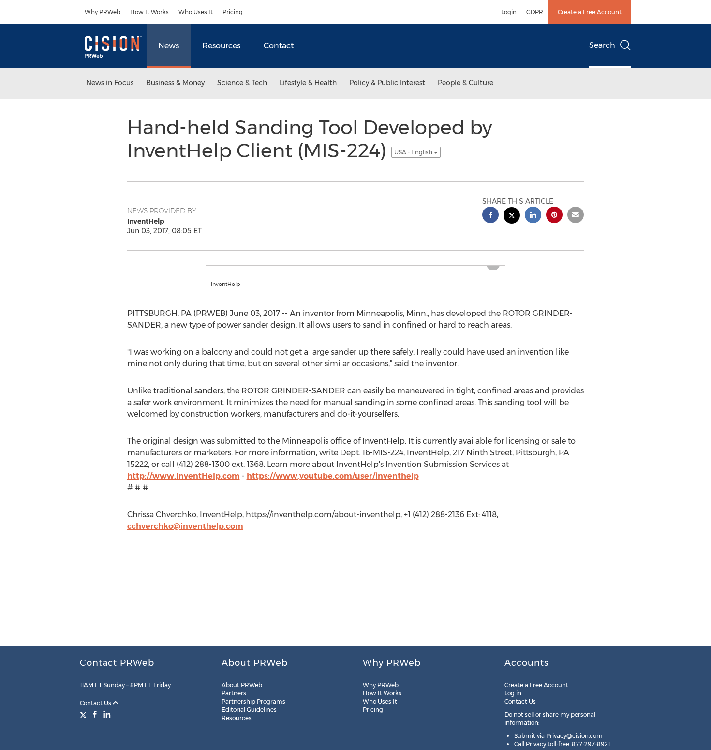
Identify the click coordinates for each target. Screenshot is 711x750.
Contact (279, 45)
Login (509, 11)
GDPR (534, 11)
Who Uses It (195, 11)
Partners (234, 693)
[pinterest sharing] (554, 216)
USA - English (414, 152)
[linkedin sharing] (533, 216)
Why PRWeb (102, 11)
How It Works (149, 11)
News (168, 45)
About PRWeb (242, 685)
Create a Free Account (590, 11)
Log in (512, 693)
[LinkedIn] (107, 714)
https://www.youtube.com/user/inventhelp (333, 485)
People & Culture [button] (465, 82)
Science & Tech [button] (242, 82)
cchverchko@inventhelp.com (185, 535)
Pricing (232, 11)
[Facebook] (94, 714)
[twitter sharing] (512, 216)
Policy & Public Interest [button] (387, 82)
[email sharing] (575, 216)
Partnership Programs (253, 701)
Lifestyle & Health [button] (308, 82)
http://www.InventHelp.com (183, 485)
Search (602, 45)
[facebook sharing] (490, 216)
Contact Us (96, 702)
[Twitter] (84, 714)
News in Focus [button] (109, 82)
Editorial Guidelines (249, 709)
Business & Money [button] (175, 82)
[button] (355, 270)
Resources (221, 45)
